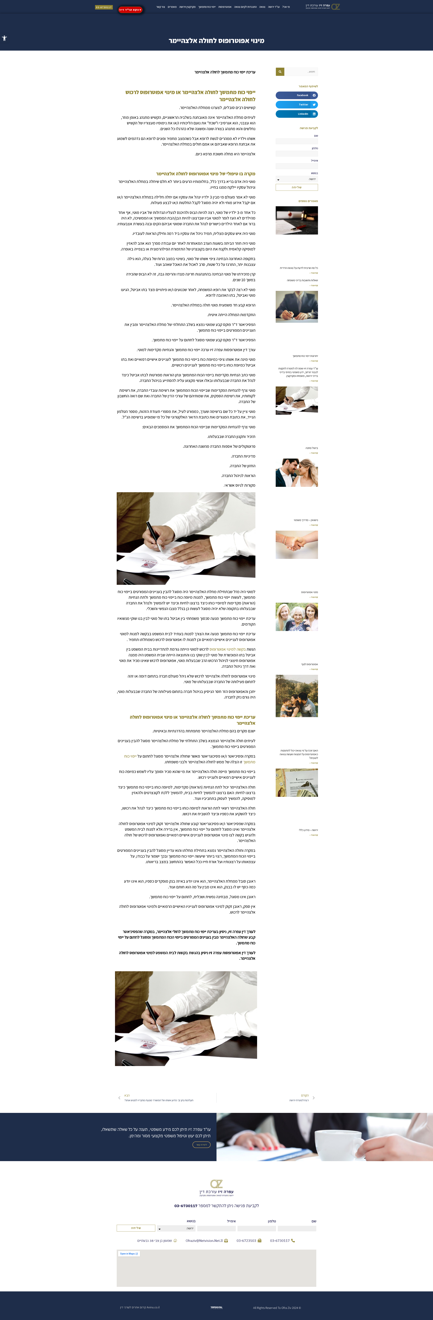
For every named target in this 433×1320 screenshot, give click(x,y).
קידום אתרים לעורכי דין (133, 1307)
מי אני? (286, 7)
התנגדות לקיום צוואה (245, 7)
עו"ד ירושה (274, 7)
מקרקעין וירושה (187, 7)
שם (316, 135)
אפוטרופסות (225, 7)
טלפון (315, 148)
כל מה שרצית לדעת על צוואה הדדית (299, 268)
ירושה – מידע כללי (308, 830)
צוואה (262, 7)
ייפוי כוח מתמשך (207, 7)
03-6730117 (185, 1205)
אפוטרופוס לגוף (309, 664)
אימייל (314, 160)
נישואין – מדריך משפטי (306, 520)
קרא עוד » (314, 273)
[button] (297, 95)
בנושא (314, 173)
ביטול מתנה (312, 448)
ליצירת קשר (201, 1144)
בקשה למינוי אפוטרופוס (228, 649)
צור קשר (160, 7)
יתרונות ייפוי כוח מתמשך (305, 356)
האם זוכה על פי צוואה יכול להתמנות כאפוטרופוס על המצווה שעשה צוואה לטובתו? (299, 754)
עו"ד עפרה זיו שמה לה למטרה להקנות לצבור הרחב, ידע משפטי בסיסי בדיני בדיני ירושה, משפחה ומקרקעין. (298, 372)
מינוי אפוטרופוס (309, 592)
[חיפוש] (280, 72)
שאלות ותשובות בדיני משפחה (302, 280)
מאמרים (172, 7)
